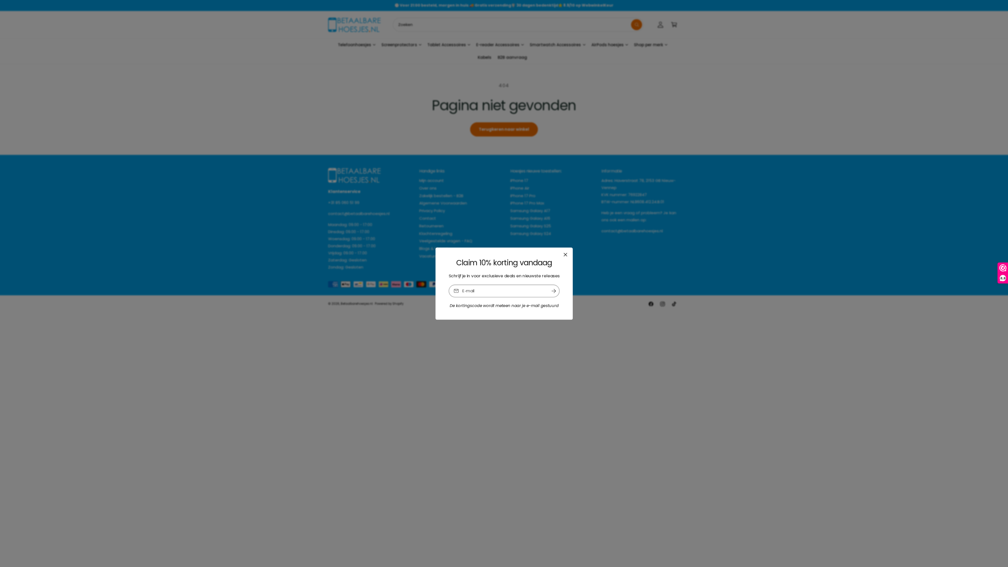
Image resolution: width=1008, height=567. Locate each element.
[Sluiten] (565, 254)
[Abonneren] (553, 290)
